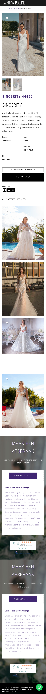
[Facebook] (4, 190)
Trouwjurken (17, 8)
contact (22, 460)
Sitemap (15, 691)
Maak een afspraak (23, 475)
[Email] (9, 190)
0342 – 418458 (23, 463)
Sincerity (12, 105)
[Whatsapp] (13, 190)
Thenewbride (22, 685)
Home (10, 8)
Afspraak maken (23, 177)
